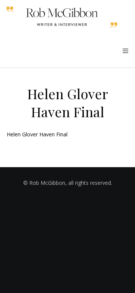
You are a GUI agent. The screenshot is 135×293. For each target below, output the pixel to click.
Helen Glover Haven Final (37, 134)
